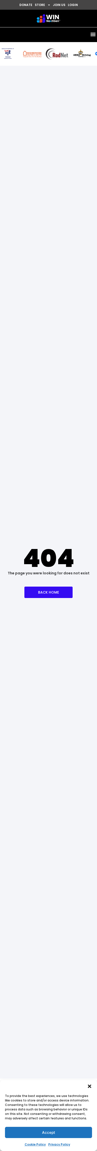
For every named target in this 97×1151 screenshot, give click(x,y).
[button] (89, 1086)
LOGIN (73, 5)
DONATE (25, 5)
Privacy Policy (59, 1144)
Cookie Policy (35, 1144)
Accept (48, 1132)
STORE (40, 5)
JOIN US (59, 5)
